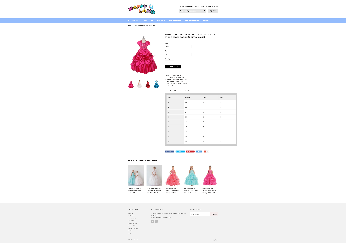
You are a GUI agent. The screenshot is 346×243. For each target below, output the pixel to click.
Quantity (167, 59)
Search (130, 231)
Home (129, 25)
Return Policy (132, 221)
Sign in (203, 6)
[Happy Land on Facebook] (152, 222)
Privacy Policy (132, 226)
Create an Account (213, 6)
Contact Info (131, 216)
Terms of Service (133, 228)
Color (166, 43)
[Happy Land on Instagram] (156, 222)
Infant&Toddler (192, 21)
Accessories (148, 21)
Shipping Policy (132, 223)
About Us (130, 213)
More (205, 21)
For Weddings (175, 21)
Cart (214, 11)
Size (166, 51)
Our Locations (132, 218)
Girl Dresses (133, 21)
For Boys (161, 21)
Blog (129, 233)
